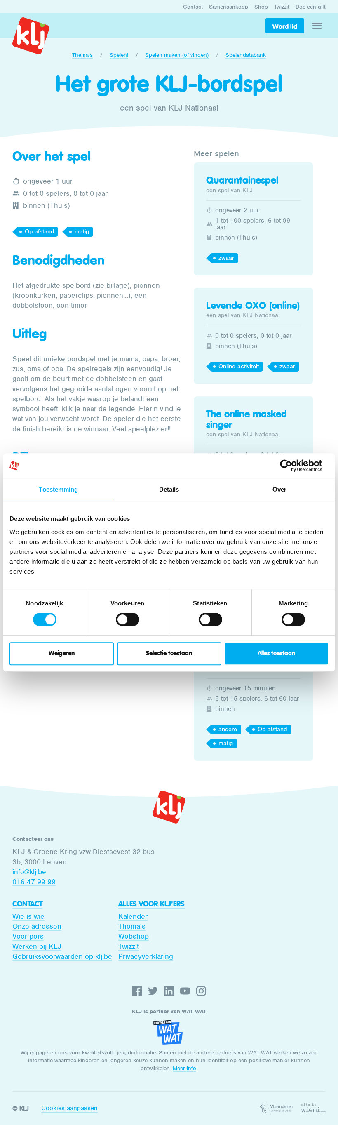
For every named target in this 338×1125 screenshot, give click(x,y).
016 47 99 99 (34, 881)
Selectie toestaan (169, 653)
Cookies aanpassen (69, 1108)
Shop (261, 6)
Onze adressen (36, 926)
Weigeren (62, 653)
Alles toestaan (276, 653)
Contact (193, 6)
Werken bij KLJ (36, 946)
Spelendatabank (245, 55)
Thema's (82, 55)
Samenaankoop (228, 6)
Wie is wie (28, 916)
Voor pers (28, 936)
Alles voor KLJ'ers (151, 904)
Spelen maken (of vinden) (177, 55)
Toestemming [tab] (58, 489)
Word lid (284, 26)
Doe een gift (311, 6)
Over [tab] (279, 489)
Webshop (133, 936)
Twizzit (281, 6)
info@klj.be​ (29, 871)
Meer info (184, 1068)
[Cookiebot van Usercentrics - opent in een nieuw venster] (292, 465)
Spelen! (119, 55)
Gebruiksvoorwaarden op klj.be (62, 956)
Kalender (133, 916)
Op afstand (39, 231)
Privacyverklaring (145, 956)
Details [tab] (169, 489)
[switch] (127, 619)
